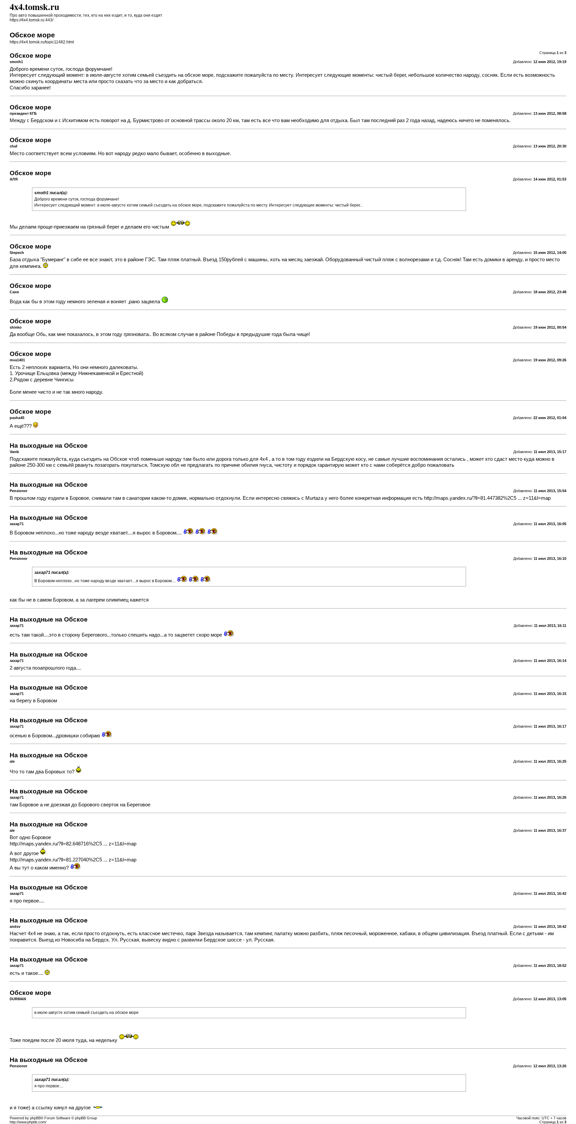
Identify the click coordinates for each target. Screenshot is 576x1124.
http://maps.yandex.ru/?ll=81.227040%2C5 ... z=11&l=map (73, 859)
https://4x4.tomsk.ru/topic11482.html (42, 42)
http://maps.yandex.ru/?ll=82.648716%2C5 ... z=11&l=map (73, 843)
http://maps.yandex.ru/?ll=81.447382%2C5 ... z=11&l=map (487, 498)
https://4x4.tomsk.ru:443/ (31, 20)
